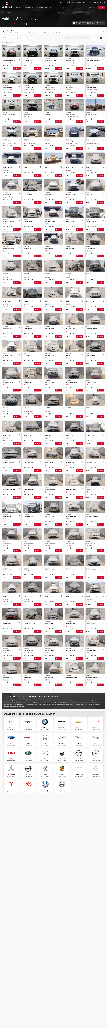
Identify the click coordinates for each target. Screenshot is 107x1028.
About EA (62, 2)
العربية (103, 2)
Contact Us (95, 2)
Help (84, 2)
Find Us (89, 2)
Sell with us (78, 2)
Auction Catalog (32, 24)
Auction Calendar (70, 2)
